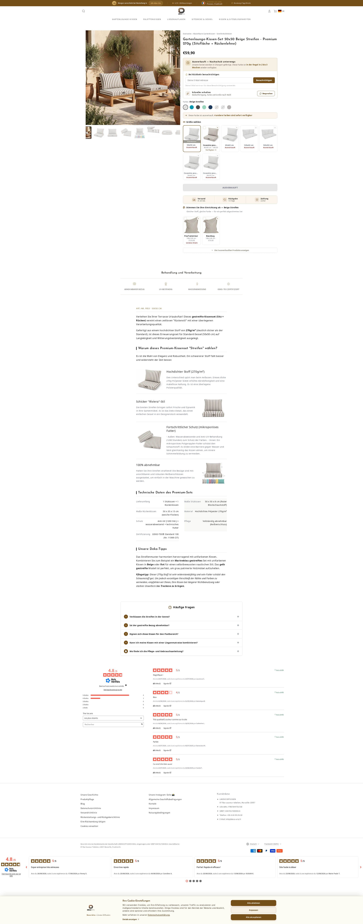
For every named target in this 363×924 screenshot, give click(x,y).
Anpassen (253, 910)
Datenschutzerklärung (159, 915)
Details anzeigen (130, 919)
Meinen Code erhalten (181, 481)
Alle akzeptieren (253, 917)
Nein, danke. (181, 488)
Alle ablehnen (253, 903)
